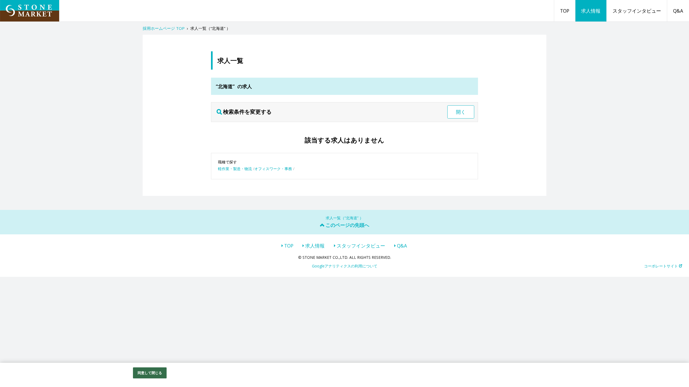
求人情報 (590, 11)
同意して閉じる (150, 372)
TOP (564, 11)
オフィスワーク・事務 (273, 168)
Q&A (678, 11)
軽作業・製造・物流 (235, 168)
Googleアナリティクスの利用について (344, 265)
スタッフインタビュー (637, 11)
